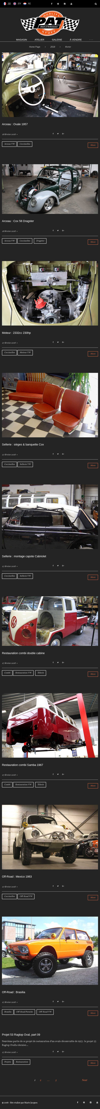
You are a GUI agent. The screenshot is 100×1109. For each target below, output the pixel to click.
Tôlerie (40, 672)
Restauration (22, 1062)
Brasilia (7, 1011)
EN (19, 3)
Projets (7, 1062)
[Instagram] (64, 4)
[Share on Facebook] (53, 134)
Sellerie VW (25, 464)
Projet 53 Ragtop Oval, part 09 (21, 1034)
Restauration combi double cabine (23, 653)
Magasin (21, 39)
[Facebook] (51, 4)
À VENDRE (76, 39)
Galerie (57, 39)
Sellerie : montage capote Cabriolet (24, 556)
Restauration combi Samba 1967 (22, 765)
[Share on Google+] (63, 134)
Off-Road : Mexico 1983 (17, 876)
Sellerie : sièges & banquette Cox (23, 444)
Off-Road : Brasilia (13, 992)
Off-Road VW (26, 896)
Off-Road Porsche (24, 1011)
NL (29, 3)
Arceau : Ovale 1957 (15, 124)
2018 (52, 47)
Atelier (39, 39)
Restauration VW (23, 672)
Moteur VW (25, 352)
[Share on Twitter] (58, 134)
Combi (7, 672)
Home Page (34, 47)
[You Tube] (71, 4)
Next (84, 1080)
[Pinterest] (58, 4)
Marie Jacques (30, 1102)
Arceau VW (9, 144)
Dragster (40, 240)
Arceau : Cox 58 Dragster (18, 221)
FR (9, 3)
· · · (91, 39)
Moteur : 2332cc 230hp (16, 332)
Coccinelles (25, 144)
